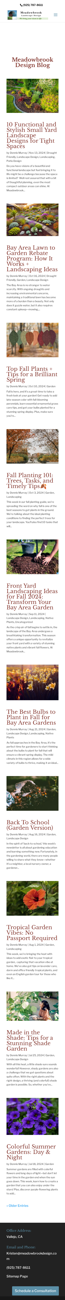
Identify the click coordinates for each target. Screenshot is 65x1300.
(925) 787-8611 (18, 1267)
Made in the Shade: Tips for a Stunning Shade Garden (29, 1040)
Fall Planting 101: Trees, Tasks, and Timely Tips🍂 (29, 480)
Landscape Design (27, 156)
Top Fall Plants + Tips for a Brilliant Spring (31, 374)
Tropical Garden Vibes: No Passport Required (31, 932)
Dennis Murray (18, 152)
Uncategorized (24, 621)
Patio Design (13, 160)
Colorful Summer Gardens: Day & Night (31, 1152)
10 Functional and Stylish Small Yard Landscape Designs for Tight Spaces (31, 135)
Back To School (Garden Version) (29, 825)
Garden (21, 279)
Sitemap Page (17, 1276)
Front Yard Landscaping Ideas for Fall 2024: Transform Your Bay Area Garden (32, 596)
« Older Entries (17, 1206)
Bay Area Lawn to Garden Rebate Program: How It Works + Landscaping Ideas (32, 258)
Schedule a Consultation (35, 1291)
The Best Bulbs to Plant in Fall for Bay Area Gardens (31, 717)
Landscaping (47, 156)
